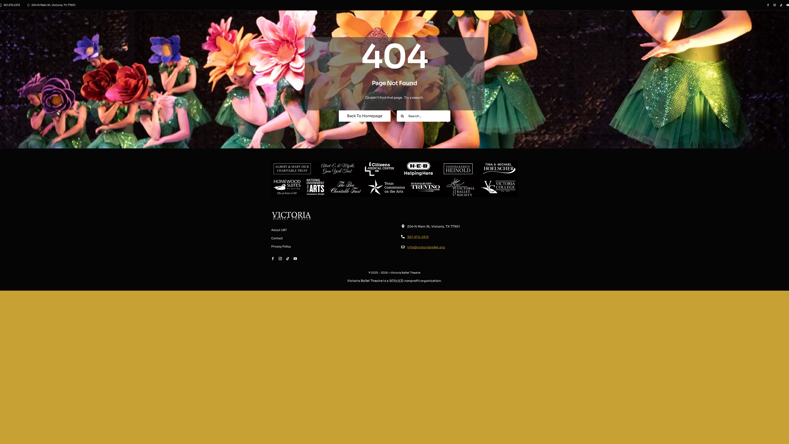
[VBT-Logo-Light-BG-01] (291, 213)
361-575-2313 (418, 237)
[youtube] (788, 5)
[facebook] (768, 5)
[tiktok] (781, 5)
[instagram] (774, 5)
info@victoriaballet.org (426, 247)
